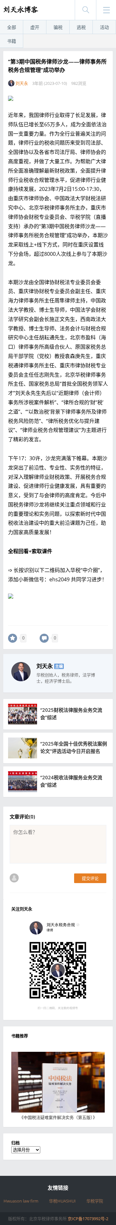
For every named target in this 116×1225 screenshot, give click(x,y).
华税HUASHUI (62, 1201)
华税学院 (94, 1201)
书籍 (11, 41)
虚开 (34, 27)
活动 (104, 27)
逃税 (81, 27)
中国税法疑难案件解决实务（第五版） (58, 1117)
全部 (11, 27)
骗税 (58, 27)
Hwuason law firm (21, 1201)
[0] (12, 638)
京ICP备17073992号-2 (88, 1218)
